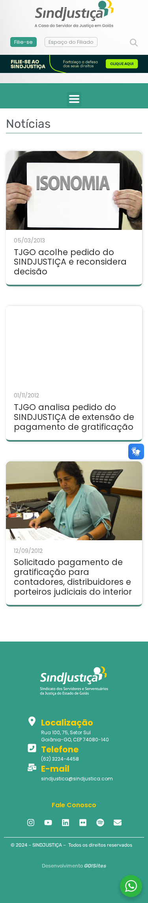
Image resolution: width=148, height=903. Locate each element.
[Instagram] (30, 822)
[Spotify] (100, 822)
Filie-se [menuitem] (23, 42)
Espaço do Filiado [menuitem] (71, 42)
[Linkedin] (65, 822)
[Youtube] (48, 822)
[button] (134, 43)
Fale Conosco (74, 805)
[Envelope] (117, 822)
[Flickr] (83, 822)
